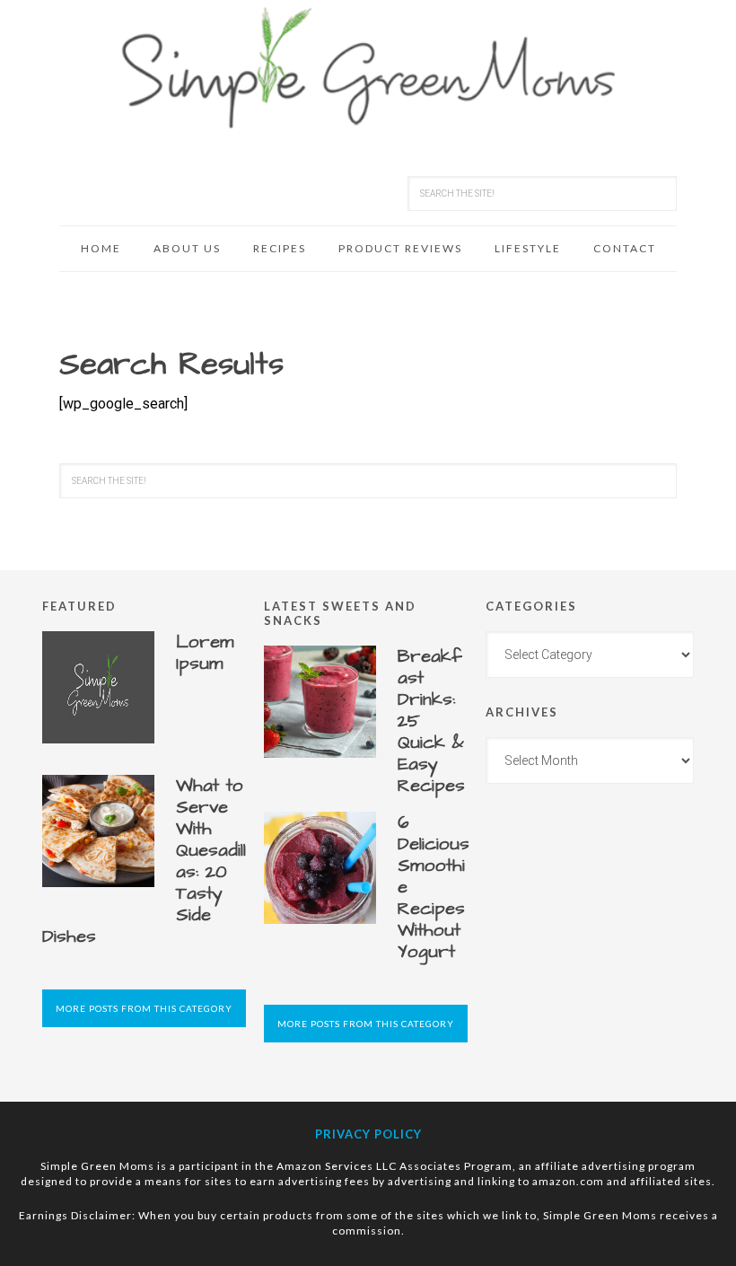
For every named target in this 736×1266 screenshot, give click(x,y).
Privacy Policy (368, 1134)
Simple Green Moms (368, 67)
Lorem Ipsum (205, 652)
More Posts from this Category (144, 1008)
